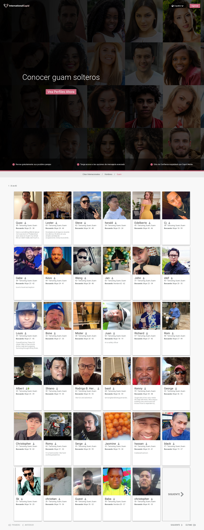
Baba (108, 499)
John (137, 278)
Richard (139, 333)
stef (166, 278)
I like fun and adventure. (83, 398)
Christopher (23, 443)
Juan (108, 333)
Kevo (49, 278)
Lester (50, 223)
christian (51, 499)
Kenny (138, 388)
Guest (79, 499)
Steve (78, 223)
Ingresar (194, 6)
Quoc (19, 223)
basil (108, 388)
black (167, 443)
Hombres (108, 174)
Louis (19, 333)
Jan (107, 278)
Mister (79, 333)
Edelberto (140, 223)
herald (109, 223)
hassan (139, 443)
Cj (165, 223)
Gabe (19, 278)
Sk (17, 499)
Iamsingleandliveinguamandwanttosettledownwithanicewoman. (117, 398)
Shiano (50, 388)
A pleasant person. (141, 453)
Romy (49, 443)
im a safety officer (111, 342)
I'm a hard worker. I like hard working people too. (56, 454)
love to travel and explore (25, 287)
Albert (20, 388)
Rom (167, 333)
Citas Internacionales (91, 174)
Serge (79, 443)
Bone (49, 333)
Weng (79, 278)
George (168, 388)
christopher (141, 499)
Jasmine (110, 443)
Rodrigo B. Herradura (85, 388)
